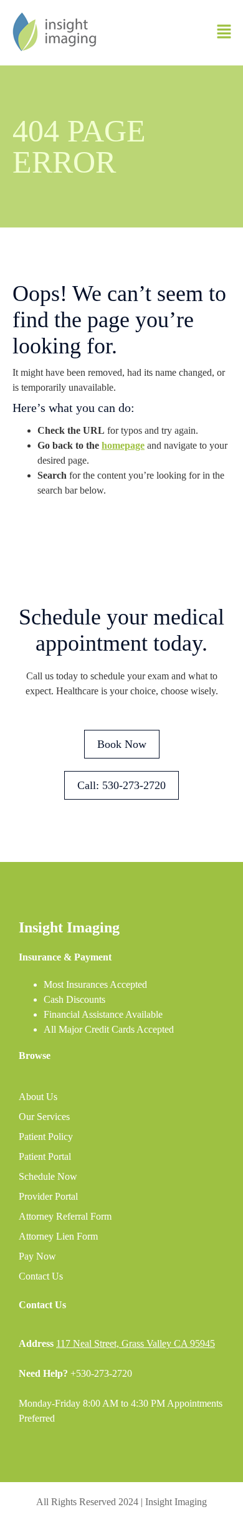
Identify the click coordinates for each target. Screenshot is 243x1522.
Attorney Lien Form (58, 1236)
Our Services (44, 1116)
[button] (224, 32)
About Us (38, 1096)
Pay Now (37, 1256)
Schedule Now (48, 1176)
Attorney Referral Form (65, 1216)
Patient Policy (46, 1136)
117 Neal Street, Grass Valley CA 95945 (135, 1343)
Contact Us (41, 1276)
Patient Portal (45, 1156)
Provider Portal (48, 1196)
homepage (123, 445)
